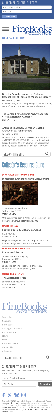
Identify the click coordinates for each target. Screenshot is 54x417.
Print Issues (8, 324)
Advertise (7, 351)
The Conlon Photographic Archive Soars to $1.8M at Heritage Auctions (25, 115)
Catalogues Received (12, 328)
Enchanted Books (12, 252)
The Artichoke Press (14, 277)
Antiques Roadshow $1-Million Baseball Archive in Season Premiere (23, 129)
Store (4, 339)
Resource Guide (10, 343)
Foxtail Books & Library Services (21, 229)
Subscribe (7, 316)
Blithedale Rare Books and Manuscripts (25, 178)
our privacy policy (13, 403)
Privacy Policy (30, 409)
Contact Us (7, 347)
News (5, 335)
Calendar (6, 320)
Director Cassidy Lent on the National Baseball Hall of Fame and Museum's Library (26, 96)
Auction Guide (9, 332)
